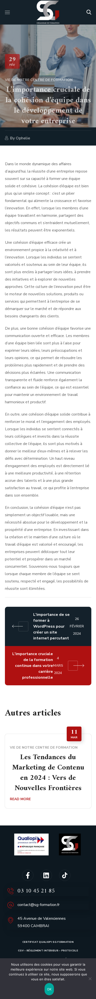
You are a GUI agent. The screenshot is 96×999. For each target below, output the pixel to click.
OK (49, 989)
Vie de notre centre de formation (39, 80)
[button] (88, 12)
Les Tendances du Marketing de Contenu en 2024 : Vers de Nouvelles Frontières (48, 773)
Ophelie (23, 138)
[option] (48, 771)
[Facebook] (27, 875)
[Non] (89, 978)
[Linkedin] (46, 875)
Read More (20, 799)
